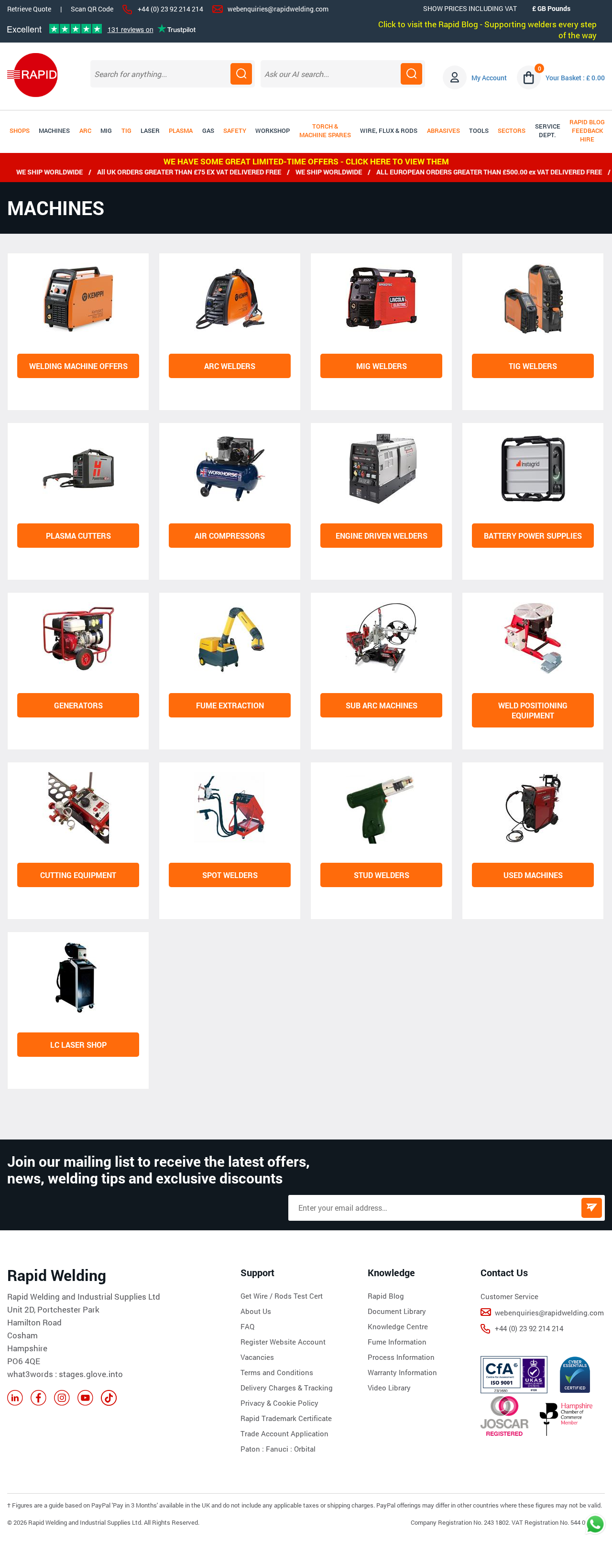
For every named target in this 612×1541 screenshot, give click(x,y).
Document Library (397, 1311)
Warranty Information (402, 1372)
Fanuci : (280, 1449)
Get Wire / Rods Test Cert (281, 1296)
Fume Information (397, 1341)
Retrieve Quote (29, 8)
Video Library (389, 1387)
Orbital (305, 1449)
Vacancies (257, 1357)
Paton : (253, 1449)
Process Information (401, 1357)
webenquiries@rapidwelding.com (278, 8)
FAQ (247, 1326)
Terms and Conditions (276, 1372)
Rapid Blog (386, 1296)
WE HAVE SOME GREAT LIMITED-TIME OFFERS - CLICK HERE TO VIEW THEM (306, 161)
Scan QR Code (92, 9)
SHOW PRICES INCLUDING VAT (470, 8)
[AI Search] (411, 74)
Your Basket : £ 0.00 (575, 77)
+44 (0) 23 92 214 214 (170, 8)
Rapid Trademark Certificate (286, 1418)
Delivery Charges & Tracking (286, 1387)
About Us (255, 1311)
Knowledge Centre (398, 1326)
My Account (489, 77)
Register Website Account (283, 1341)
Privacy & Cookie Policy (279, 1403)
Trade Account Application (284, 1433)
